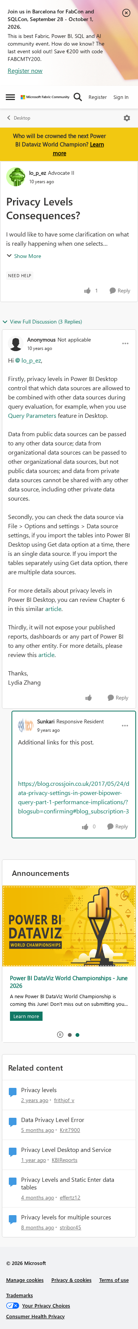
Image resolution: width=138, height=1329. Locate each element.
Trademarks (19, 1295)
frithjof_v (64, 1100)
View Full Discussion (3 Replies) (46, 321)
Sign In (120, 97)
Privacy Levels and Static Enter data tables (67, 1183)
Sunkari (45, 721)
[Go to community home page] (45, 97)
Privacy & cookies (71, 1279)
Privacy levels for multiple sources (66, 1217)
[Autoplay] (60, 1034)
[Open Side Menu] (10, 97)
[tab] (69, 1034)
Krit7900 (70, 1130)
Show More (27, 256)
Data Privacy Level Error (52, 1120)
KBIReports (64, 1159)
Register (98, 97)
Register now (25, 70)
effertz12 (70, 1197)
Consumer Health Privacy (35, 1316)
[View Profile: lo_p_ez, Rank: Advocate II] (15, 176)
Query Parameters (32, 415)
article (53, 609)
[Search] (77, 97)
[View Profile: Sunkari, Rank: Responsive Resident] (25, 725)
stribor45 (70, 1227)
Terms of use (114, 1279)
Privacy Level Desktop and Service (66, 1149)
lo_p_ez (37, 172)
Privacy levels (39, 1090)
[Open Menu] (127, 118)
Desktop (22, 118)
